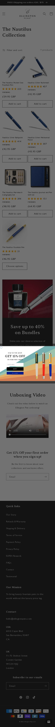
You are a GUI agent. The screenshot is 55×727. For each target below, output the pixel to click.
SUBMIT (15, 369)
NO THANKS (15, 373)
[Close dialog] (1, 347)
